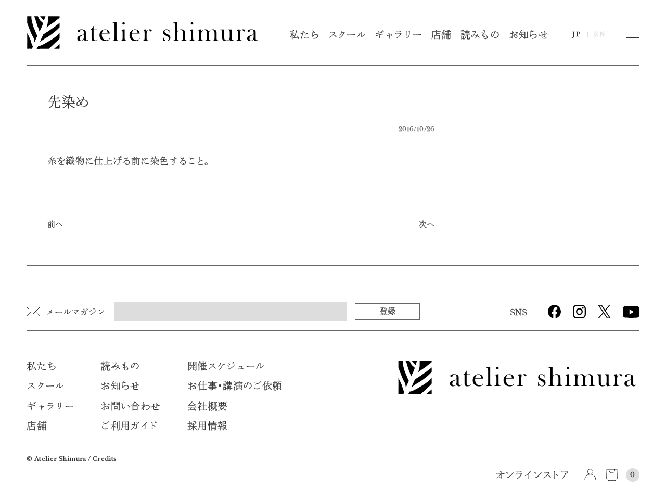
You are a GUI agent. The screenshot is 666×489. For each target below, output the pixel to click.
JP (577, 35)
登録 (387, 311)
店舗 (441, 35)
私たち (304, 35)
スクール (347, 35)
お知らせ (529, 35)
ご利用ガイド (129, 426)
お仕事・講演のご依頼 (235, 386)
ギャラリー (398, 35)
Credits (105, 458)
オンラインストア (532, 476)
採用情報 (207, 426)
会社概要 (207, 407)
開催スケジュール (226, 366)
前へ (55, 224)
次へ (427, 224)
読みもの (480, 35)
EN (600, 35)
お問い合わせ (130, 407)
